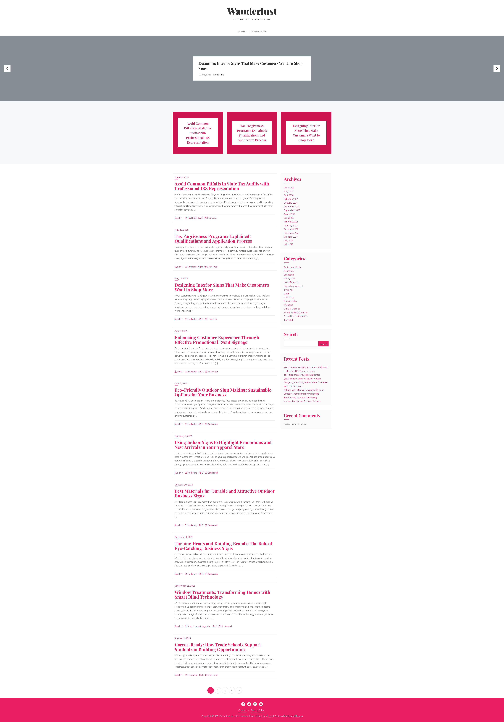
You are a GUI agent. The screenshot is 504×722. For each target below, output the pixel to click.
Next (497, 68)
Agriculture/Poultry (293, 267)
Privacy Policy (257, 710)
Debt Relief (289, 271)
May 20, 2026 (181, 230)
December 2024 (291, 229)
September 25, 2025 (185, 585)
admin (180, 218)
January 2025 (291, 225)
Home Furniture (291, 282)
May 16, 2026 (181, 278)
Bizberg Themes (295, 716)
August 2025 (290, 214)
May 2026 (288, 191)
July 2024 (288, 240)
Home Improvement (293, 286)
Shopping (288, 305)
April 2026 (288, 195)
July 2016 (288, 244)
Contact (242, 710)
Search (291, 334)
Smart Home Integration (199, 626)
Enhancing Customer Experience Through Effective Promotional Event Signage (242, 66)
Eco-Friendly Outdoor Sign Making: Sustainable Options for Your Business (418, 66)
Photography (290, 301)
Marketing (50, 74)
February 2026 (291, 199)
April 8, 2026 (181, 331)
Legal (286, 293)
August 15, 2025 (183, 638)
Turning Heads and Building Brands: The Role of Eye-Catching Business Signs (223, 545)
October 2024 (290, 236)
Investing (288, 289)
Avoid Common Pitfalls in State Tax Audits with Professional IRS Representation (222, 186)
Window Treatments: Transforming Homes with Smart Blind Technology (222, 594)
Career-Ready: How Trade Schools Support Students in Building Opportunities (218, 647)
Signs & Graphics (292, 308)
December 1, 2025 (184, 537)
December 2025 (291, 206)
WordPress (266, 716)
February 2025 (291, 221)
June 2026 (289, 187)
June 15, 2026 (182, 177)
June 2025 (289, 218)
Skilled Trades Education (295, 312)
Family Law (289, 278)
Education (192, 675)
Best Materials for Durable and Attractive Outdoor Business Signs (225, 493)
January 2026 (290, 202)
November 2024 (291, 233)
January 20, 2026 (184, 484)
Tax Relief (192, 218)
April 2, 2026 (181, 383)
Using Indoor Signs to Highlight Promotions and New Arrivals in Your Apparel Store (223, 444)
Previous (7, 68)
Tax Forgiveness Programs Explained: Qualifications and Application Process (213, 238)
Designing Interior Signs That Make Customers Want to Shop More (83, 66)
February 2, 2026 (183, 436)
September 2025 (292, 210)
